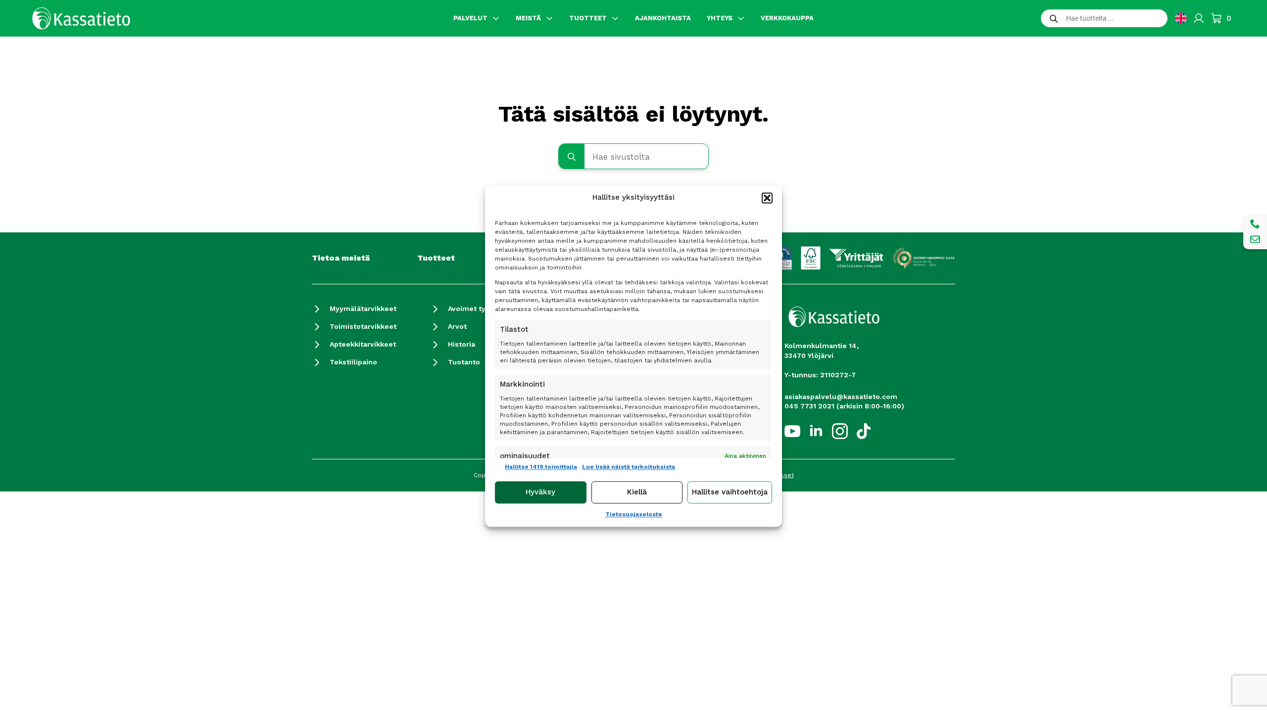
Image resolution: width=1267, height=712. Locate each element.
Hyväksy (540, 492)
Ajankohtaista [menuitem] (663, 18)
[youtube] (792, 431)
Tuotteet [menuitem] (588, 18)
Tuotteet (436, 258)
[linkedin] (816, 431)
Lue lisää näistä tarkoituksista (628, 466)
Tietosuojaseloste (633, 514)
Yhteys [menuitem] (719, 18)
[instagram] (840, 431)
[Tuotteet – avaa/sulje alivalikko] (615, 18)
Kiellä (637, 492)
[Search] (572, 157)
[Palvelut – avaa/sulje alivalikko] (496, 18)
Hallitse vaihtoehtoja (730, 492)
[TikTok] (864, 431)
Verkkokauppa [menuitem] (787, 18)
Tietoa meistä (341, 258)
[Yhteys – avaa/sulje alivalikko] (741, 18)
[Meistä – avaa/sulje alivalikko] (549, 18)
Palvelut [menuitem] (470, 18)
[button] (767, 198)
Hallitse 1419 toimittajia (541, 466)
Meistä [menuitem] (528, 18)
